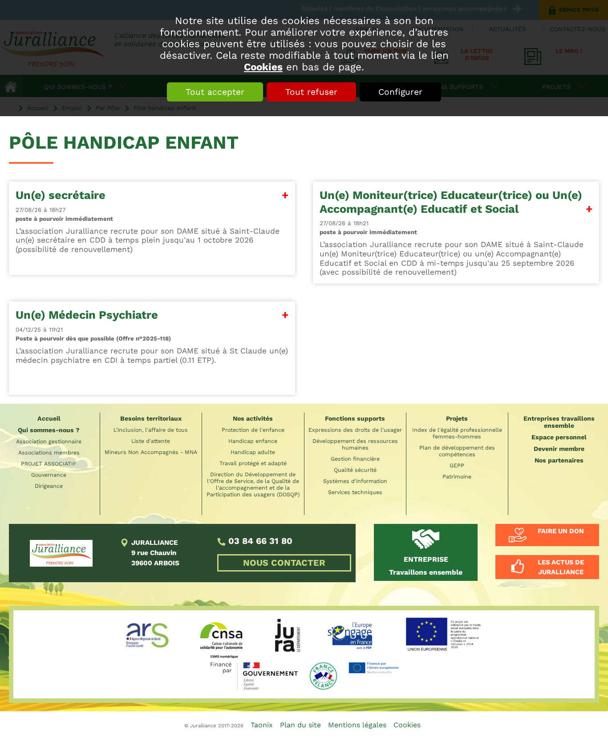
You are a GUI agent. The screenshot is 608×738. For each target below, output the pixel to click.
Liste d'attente (150, 441)
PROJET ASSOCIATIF (49, 463)
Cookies (263, 67)
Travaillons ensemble (425, 565)
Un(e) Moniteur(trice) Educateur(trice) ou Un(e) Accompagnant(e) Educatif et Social (451, 201)
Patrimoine (456, 476)
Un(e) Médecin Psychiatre (87, 314)
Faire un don (561, 531)
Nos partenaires (559, 460)
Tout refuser (311, 92)
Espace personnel (559, 437)
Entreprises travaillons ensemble (559, 422)
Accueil (49, 418)
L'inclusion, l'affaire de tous (150, 429)
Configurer (400, 92)
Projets (457, 418)
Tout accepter (215, 92)
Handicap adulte (253, 452)
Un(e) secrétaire (60, 195)
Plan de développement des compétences (457, 451)
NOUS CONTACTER (284, 563)
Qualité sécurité (355, 469)
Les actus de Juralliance (561, 567)
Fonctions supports (355, 418)
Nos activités (253, 418)
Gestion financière (355, 458)
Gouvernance (48, 474)
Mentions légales (357, 725)
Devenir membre (559, 448)
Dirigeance (49, 486)
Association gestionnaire (48, 441)
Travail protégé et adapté (253, 463)
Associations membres (49, 452)
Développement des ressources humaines (355, 444)
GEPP (457, 465)
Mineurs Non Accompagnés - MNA (151, 452)
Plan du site (300, 725)
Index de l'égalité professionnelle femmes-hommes (457, 433)
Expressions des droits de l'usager (355, 429)
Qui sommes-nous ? (49, 430)
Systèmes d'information (355, 481)
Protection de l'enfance (253, 429)
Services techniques (355, 492)
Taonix (262, 725)
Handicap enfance (252, 441)
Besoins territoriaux (151, 418)
